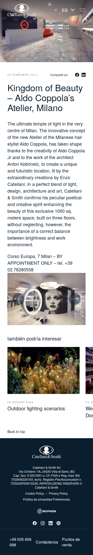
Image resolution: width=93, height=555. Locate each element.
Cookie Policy (34, 493)
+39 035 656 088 (20, 542)
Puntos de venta (71, 542)
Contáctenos (47, 542)
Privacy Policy (57, 493)
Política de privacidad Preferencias (46, 499)
